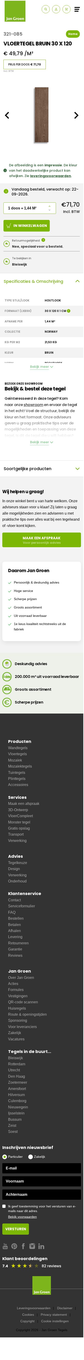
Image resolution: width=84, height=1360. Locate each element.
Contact (14, 900)
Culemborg (17, 1101)
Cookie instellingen (55, 1321)
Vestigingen (18, 996)
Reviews (15, 955)
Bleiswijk (15, 1058)
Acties (13, 984)
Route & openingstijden (27, 1014)
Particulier (15, 1156)
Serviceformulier (21, 906)
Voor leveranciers (22, 1027)
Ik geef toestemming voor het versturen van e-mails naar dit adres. (42, 1211)
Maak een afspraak (23, 804)
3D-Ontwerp (18, 810)
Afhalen (14, 931)
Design (14, 869)
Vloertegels (17, 754)
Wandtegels (18, 748)
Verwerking (17, 841)
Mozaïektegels (20, 766)
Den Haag (16, 1076)
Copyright (27, 1321)
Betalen (14, 925)
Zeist (12, 1126)
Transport (16, 834)
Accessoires (18, 785)
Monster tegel (19, 822)
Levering (15, 937)
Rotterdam (16, 1064)
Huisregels (17, 1008)
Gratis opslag (19, 828)
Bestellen (16, 918)
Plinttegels (16, 779)
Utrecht (14, 1070)
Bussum (15, 1119)
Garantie (15, 949)
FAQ (12, 912)
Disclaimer (64, 1308)
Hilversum (16, 1095)
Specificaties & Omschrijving (33, 281)
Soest (13, 1132)
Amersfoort (17, 1089)
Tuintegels (16, 773)
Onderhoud (17, 881)
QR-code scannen (23, 1002)
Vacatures (16, 1039)
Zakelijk (14, 1033)
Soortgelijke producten (27, 469)
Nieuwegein (18, 1107)
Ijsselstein (16, 1113)
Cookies (28, 1314)
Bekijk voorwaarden (22, 1217)
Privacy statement (54, 1314)
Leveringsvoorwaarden (33, 1308)
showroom (33, 404)
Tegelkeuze (17, 863)
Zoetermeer (17, 1082)
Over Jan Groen (21, 978)
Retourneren (18, 943)
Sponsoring (17, 1020)
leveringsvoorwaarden (50, 176)
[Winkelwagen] (66, 9)
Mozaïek (15, 760)
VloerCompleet (20, 816)
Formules (16, 990)
